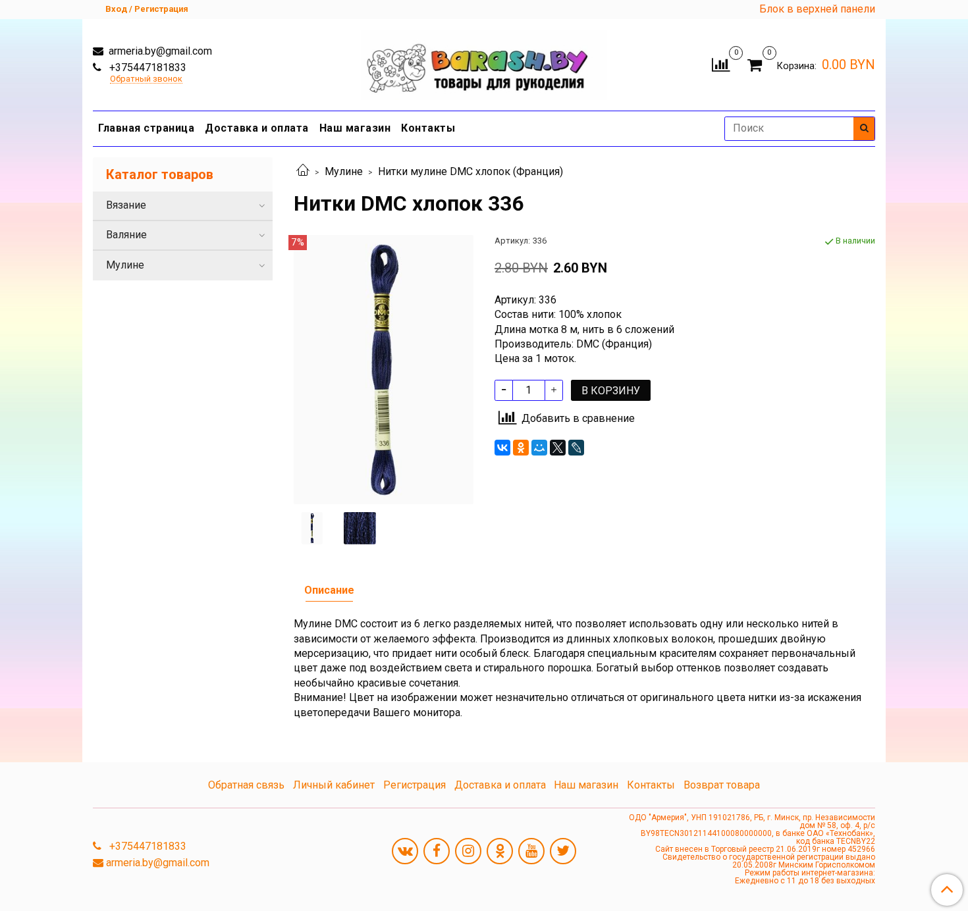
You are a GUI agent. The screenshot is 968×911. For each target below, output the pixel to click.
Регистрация (414, 785)
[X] (558, 448)
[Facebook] (436, 851)
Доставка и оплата (257, 128)
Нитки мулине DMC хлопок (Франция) (470, 171)
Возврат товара (722, 785)
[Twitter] (563, 851)
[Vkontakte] (405, 851)
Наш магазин (355, 128)
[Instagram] (468, 851)
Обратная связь (246, 785)
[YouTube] (531, 851)
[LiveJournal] (576, 448)
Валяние (126, 234)
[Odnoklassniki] (500, 851)
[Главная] (302, 171)
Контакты (428, 128)
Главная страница (146, 128)
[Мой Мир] (539, 448)
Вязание (126, 205)
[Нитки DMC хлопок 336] (383, 369)
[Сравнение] (720, 63)
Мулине (344, 171)
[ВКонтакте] (502, 448)
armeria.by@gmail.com (159, 51)
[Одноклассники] (521, 448)
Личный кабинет (334, 785)
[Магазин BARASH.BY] (484, 61)
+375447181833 (146, 67)
